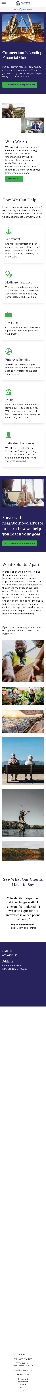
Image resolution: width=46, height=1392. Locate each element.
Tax (23, 1390)
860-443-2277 (26, 1359)
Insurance (23, 1387)
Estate (23, 1384)
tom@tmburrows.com (23, 1370)
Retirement (23, 1379)
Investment (23, 1382)
